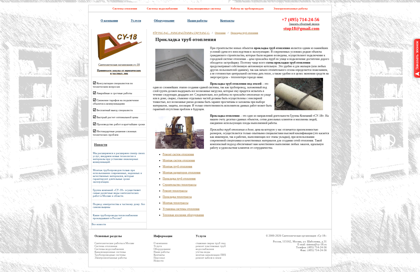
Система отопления (106, 246)
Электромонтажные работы (290, 8)
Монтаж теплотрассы (175, 203)
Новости (159, 260)
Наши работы (197, 20)
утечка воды (203, 251)
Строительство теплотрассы (179, 184)
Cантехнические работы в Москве (114, 243)
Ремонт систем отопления (178, 154)
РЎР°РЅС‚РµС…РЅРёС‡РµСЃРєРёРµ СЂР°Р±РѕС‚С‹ (181, 33)
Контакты (227, 20)
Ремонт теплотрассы (175, 190)
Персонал (159, 257)
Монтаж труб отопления (177, 166)
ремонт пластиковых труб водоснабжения (211, 247)
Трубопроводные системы (110, 254)
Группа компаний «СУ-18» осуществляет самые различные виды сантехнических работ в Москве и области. (117, 193)
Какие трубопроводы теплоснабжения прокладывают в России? (115, 217)
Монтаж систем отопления (179, 160)
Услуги (136, 20)
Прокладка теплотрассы (177, 196)
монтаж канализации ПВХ (211, 254)
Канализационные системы (204, 8)
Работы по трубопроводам (247, 8)
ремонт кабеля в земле (208, 257)
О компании (109, 20)
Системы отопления (125, 8)
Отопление (220, 33)
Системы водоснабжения (162, 8)
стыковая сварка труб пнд (211, 243)
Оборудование (164, 20)
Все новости (99, 224)
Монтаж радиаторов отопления (182, 172)
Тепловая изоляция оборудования (183, 215)
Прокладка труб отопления (244, 33)
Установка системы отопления (181, 209)
